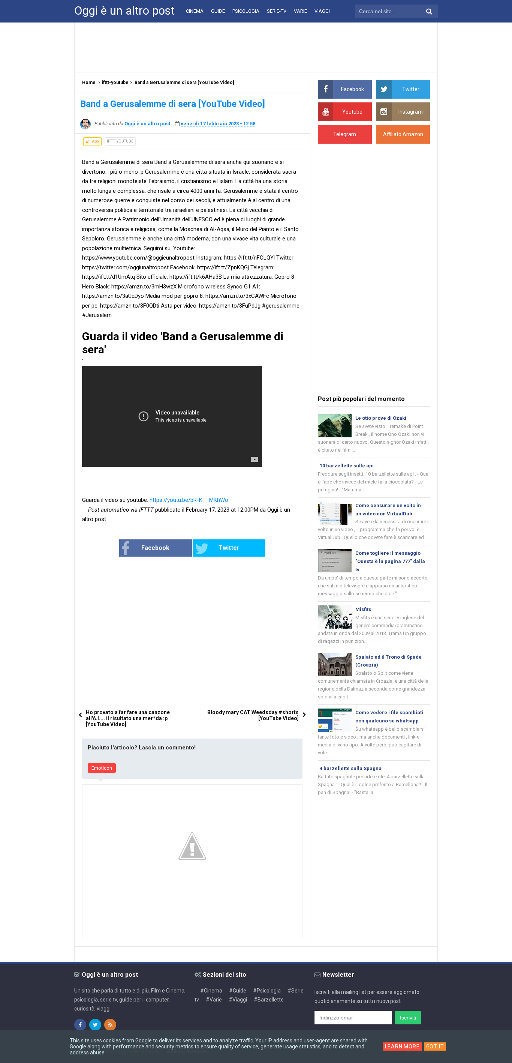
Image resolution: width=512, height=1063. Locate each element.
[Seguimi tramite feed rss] (110, 1025)
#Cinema (211, 991)
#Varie (214, 1000)
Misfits (363, 609)
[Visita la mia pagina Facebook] (80, 1025)
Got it (435, 1046)
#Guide (237, 991)
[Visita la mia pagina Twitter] (95, 1025)
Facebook (155, 547)
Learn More (402, 1046)
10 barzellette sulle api (347, 465)
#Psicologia (267, 991)
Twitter (229, 547)
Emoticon (101, 768)
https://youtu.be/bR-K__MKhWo (189, 500)
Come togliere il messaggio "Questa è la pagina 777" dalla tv (390, 561)
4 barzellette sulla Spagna (351, 768)
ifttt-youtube (120, 141)
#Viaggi (238, 1000)
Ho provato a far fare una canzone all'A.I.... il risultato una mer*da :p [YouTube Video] (128, 718)
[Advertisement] (256, 47)
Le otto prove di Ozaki (380, 418)
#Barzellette (269, 1000)
